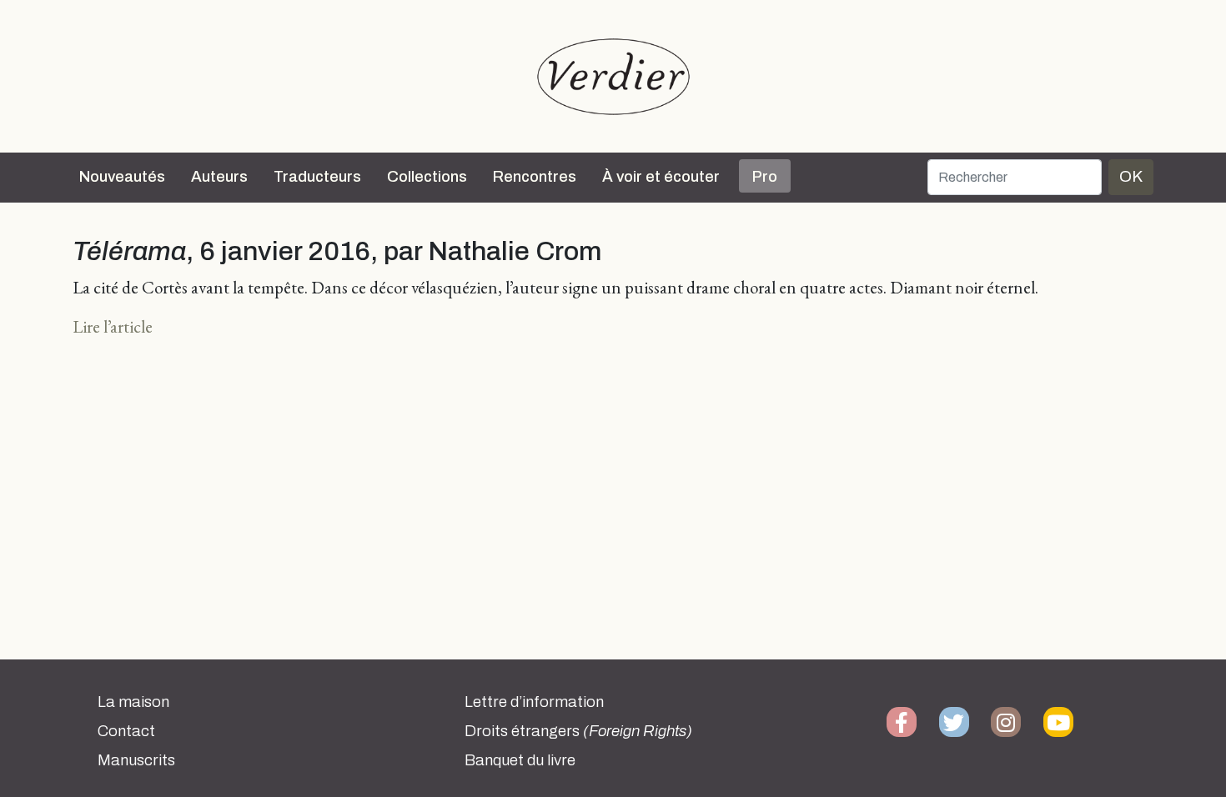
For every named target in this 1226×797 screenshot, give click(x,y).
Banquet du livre (520, 760)
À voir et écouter (661, 176)
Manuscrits (136, 760)
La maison (133, 702)
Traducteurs (317, 176)
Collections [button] (427, 176)
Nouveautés (122, 176)
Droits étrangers (578, 731)
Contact (126, 731)
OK (1131, 176)
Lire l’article (113, 326)
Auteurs (219, 176)
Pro (764, 176)
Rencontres (534, 176)
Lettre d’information (534, 702)
